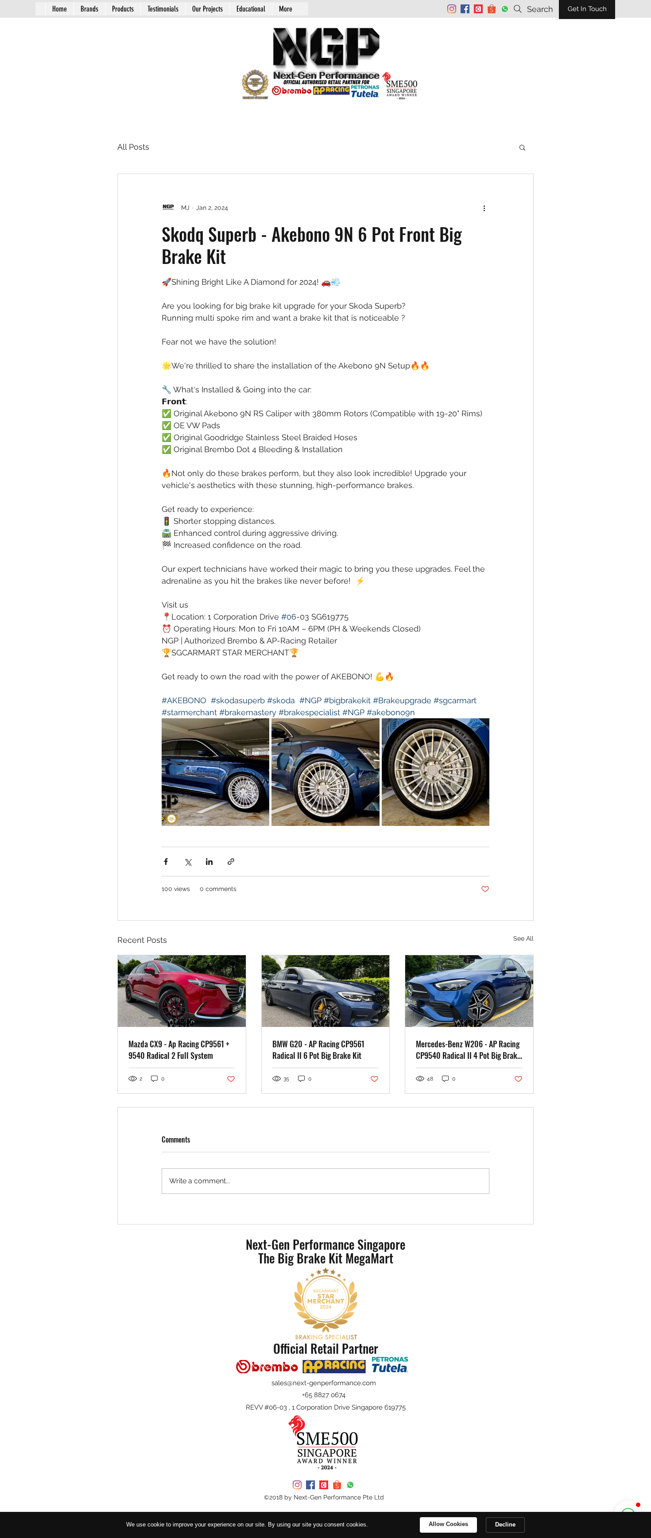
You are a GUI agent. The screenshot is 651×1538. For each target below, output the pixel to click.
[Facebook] (465, 8)
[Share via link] (231, 861)
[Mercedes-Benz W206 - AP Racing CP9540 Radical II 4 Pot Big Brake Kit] (469, 991)
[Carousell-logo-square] (478, 8)
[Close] (156, 1500)
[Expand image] (215, 772)
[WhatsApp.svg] (504, 8)
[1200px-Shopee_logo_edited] (491, 8)
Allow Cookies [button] (448, 1524)
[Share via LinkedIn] (209, 861)
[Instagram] (451, 8)
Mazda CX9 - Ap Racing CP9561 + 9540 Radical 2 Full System (178, 1049)
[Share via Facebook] (166, 861)
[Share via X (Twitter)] (187, 861)
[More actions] (484, 207)
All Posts (133, 146)
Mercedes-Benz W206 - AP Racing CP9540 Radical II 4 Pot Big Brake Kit (468, 1049)
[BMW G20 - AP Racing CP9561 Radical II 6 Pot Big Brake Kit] (326, 991)
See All (523, 938)
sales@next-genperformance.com (323, 1383)
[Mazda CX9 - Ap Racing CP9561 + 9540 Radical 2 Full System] (182, 991)
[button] (250, 8)
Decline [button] (505, 1524)
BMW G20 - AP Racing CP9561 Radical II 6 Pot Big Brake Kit (318, 1049)
